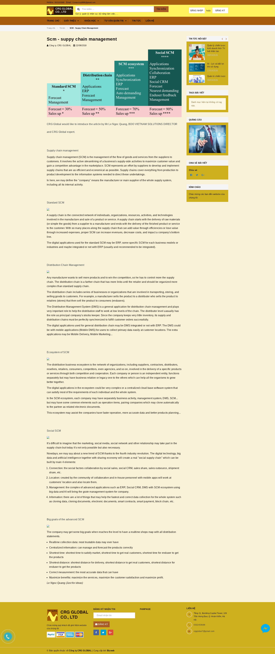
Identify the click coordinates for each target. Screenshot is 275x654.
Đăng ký (220, 10)
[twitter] (103, 632)
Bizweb (111, 650)
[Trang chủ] (60, 10)
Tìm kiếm (161, 9)
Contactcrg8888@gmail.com (83, 2)
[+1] (203, 174)
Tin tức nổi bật (198, 39)
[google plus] (110, 632)
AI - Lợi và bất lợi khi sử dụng (215, 65)
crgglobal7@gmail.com (204, 631)
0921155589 (59, 2)
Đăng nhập (196, 10)
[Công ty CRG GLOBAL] (68, 615)
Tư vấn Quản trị (114, 21)
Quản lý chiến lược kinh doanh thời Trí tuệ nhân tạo (216, 48)
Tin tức (136, 21)
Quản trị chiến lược (216, 76)
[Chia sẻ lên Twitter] (197, 174)
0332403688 (199, 625)
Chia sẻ (193, 170)
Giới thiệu (70, 21)
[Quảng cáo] (207, 139)
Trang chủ (53, 21)
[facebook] (96, 632)
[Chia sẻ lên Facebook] (191, 174)
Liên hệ (150, 21)
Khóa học (90, 21)
